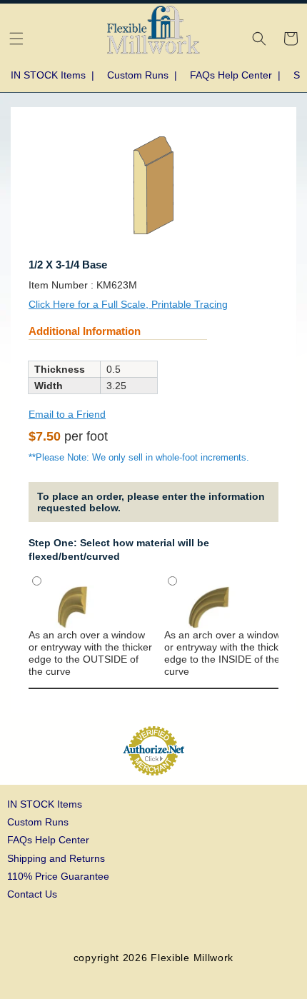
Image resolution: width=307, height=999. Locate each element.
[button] (16, 38)
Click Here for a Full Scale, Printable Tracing (128, 304)
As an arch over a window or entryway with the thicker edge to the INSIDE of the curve (226, 653)
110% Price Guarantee (58, 876)
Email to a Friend (67, 414)
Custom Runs (38, 822)
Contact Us (32, 894)
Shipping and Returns (56, 858)
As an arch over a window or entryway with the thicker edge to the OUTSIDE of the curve (90, 653)
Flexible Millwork (192, 957)
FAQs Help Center (48, 839)
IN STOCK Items (44, 804)
